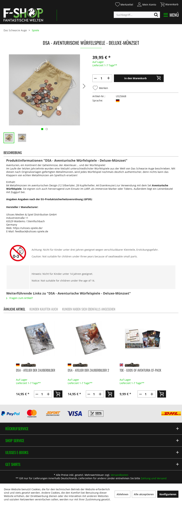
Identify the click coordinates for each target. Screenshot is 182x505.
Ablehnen (122, 494)
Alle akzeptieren (144, 494)
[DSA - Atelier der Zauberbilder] (39, 338)
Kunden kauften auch (44, 309)
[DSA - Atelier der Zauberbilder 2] (91, 338)
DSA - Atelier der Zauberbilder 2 (88, 370)
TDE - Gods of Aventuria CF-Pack (140, 370)
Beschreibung (13, 152)
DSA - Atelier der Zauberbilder (35, 370)
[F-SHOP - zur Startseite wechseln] (23, 14)
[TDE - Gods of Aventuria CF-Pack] (143, 338)
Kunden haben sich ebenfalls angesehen (88, 309)
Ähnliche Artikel (14, 309)
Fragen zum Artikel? (21, 298)
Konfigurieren (167, 494)
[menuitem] (124, 4)
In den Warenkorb (135, 78)
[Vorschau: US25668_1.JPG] (22, 138)
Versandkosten (119, 475)
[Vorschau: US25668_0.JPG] (9, 138)
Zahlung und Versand (154, 478)
